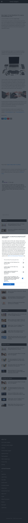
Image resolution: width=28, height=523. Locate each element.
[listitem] (14, 259)
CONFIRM (8, 284)
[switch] (23, 262)
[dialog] (14, 261)
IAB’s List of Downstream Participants (15, 255)
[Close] (25, 237)
